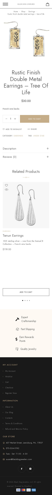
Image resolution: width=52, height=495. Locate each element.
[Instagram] (30, 468)
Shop (23, 11)
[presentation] (26, 243)
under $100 (38, 136)
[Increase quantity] (16, 119)
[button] (26, 292)
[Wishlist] (6, 185)
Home (16, 11)
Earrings (32, 11)
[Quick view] (6, 190)
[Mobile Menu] (5, 4)
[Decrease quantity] (5, 119)
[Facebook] (21, 468)
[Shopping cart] (47, 4)
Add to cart (34, 119)
